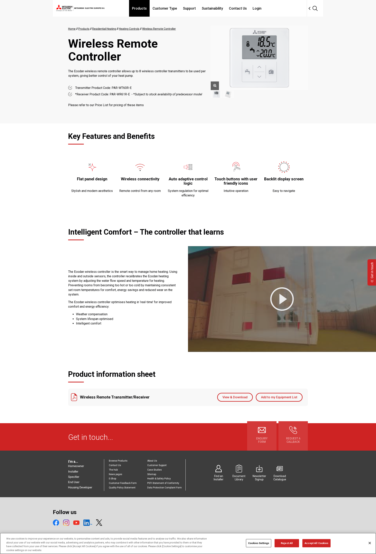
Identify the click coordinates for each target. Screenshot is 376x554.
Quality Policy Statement (122, 487)
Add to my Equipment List (279, 397)
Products (139, 8)
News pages (115, 474)
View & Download (235, 397)
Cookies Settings (258, 543)
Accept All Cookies (316, 543)
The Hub (113, 469)
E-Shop (112, 478)
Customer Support (157, 465)
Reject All (287, 543)
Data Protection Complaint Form (164, 487)
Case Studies (154, 469)
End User (74, 482)
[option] (259, 57)
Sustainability (212, 8)
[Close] (369, 543)
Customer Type (165, 8)
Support (189, 8)
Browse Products (118, 460)
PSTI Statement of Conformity (163, 483)
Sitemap (151, 474)
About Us (152, 460)
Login (257, 8)
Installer (73, 471)
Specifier (73, 477)
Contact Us (238, 8)
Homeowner (76, 466)
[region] (188, 543)
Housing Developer (80, 487)
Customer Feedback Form (123, 483)
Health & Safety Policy (159, 478)
